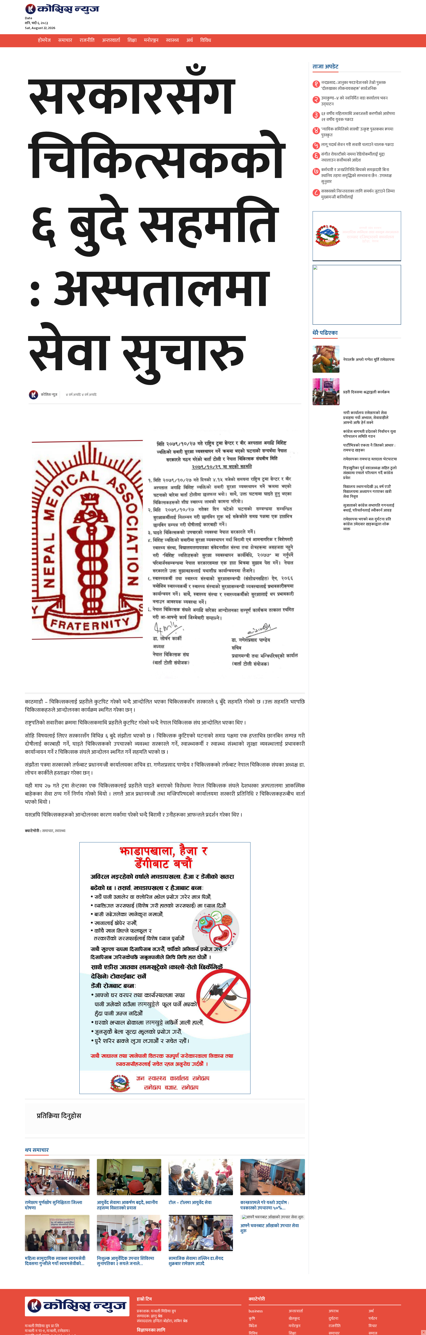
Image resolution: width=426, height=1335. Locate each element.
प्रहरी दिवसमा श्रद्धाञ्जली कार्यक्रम (366, 392)
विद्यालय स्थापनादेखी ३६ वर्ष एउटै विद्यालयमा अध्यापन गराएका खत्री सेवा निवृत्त (367, 491)
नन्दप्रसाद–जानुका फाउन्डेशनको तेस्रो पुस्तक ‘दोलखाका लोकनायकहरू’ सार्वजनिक (353, 85)
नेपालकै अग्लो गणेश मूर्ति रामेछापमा (368, 359)
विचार (373, 1326)
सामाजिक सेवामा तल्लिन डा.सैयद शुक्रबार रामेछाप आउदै (196, 1261)
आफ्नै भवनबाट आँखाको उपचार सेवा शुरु (269, 1228)
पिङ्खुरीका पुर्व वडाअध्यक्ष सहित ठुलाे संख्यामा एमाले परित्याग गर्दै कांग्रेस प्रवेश (370, 473)
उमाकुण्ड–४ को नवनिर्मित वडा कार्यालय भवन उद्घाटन (354, 101)
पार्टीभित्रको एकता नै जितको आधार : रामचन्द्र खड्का (369, 448)
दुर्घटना (333, 1318)
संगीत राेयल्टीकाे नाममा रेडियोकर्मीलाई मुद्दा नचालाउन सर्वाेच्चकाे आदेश (353, 157)
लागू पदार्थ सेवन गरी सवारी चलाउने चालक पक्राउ (357, 144)
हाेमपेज (44, 40)
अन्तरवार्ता (111, 40)
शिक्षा (132, 40)
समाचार (65, 40)
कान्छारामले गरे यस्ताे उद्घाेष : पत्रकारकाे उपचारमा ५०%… (264, 1205)
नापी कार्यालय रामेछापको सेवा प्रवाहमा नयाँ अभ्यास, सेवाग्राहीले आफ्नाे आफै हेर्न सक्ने (366, 418)
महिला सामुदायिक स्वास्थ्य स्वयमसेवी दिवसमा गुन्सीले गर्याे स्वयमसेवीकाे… (55, 1261)
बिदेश (253, 1326)
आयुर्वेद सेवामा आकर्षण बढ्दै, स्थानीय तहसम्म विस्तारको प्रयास (127, 1205)
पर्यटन (373, 1318)
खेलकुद (294, 1318)
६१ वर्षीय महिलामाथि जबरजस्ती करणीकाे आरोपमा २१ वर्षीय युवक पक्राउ (358, 116)
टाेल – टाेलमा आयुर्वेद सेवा (190, 1202)
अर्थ (189, 40)
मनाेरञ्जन (151, 40)
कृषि (252, 1318)
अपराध (333, 1311)
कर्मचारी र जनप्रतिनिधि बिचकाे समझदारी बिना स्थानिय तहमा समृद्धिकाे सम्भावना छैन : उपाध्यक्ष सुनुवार (356, 175)
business (256, 1311)
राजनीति (87, 40)
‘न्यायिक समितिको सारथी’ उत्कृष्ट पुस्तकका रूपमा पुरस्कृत (357, 132)
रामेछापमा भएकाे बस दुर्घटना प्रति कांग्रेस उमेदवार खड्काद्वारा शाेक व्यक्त (367, 524)
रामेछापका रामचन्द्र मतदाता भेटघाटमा (370, 459)
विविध (205, 40)
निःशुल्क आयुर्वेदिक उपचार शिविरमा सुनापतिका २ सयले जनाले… (125, 1261)
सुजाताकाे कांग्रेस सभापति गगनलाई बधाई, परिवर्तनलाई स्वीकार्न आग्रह (368, 508)
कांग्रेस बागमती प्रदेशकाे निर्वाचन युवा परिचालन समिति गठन (369, 434)
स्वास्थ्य (172, 40)
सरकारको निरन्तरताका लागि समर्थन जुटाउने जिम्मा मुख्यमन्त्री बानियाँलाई (358, 194)
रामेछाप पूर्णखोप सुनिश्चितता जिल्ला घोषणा (53, 1205)
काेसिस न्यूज (49, 395)
